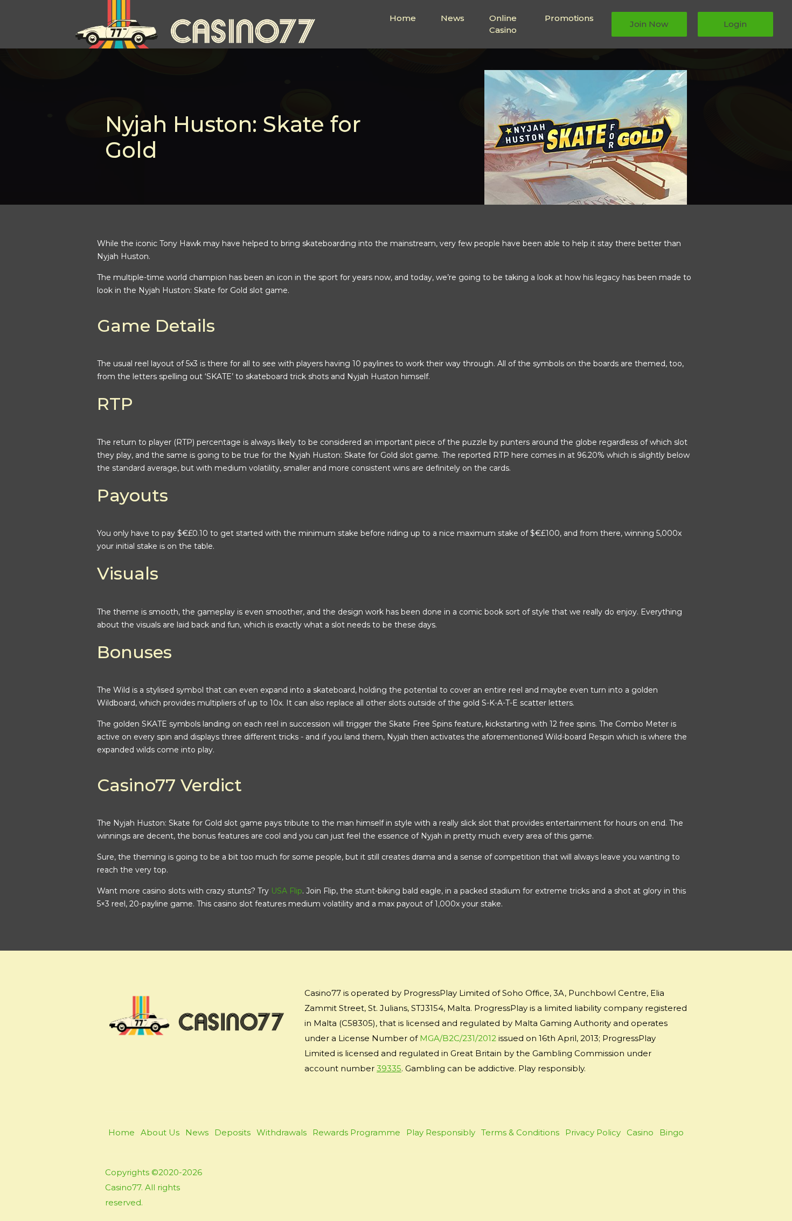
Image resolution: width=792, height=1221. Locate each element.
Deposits (232, 1132)
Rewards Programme (356, 1132)
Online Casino (503, 24)
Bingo (671, 1132)
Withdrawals (281, 1132)
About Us (160, 1132)
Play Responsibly (440, 1132)
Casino (640, 1132)
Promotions (569, 18)
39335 (389, 1068)
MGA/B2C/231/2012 (458, 1038)
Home (403, 18)
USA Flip (286, 891)
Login (735, 24)
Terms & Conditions (520, 1132)
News (452, 18)
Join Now (649, 24)
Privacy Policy (593, 1132)
